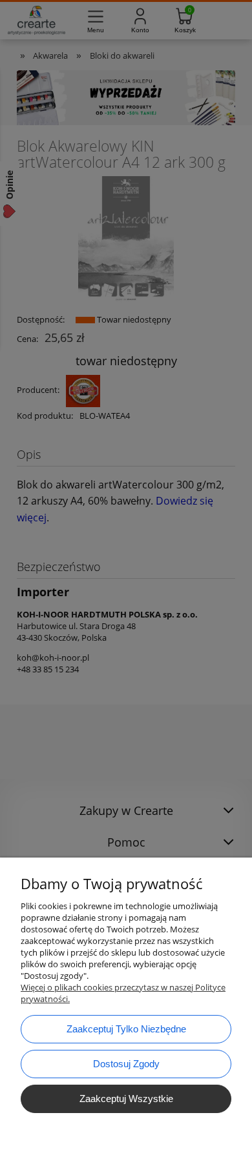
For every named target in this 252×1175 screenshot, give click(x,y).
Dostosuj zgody (126, 1063)
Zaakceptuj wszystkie (126, 1098)
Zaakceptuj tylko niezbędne (126, 1028)
